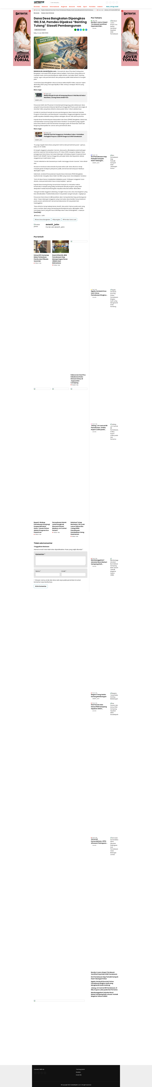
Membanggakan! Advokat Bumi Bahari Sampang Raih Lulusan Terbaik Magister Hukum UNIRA (99, 562)
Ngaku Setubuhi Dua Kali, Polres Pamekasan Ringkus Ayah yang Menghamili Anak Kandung (40, 10)
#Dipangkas (56, 219)
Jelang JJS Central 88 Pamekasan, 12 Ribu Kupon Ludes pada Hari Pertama (98, 10)
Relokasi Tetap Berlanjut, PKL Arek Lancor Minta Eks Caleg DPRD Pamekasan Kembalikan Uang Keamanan (78, 528)
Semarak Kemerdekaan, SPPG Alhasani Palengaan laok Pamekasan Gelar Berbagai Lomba (98, 841)
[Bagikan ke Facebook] (78, 30)
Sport (85, 6)
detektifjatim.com (49, 71)
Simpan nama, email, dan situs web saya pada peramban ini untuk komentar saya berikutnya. (57, 581)
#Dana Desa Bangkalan (42, 219)
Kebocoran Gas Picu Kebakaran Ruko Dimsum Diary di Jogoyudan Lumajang (78, 379)
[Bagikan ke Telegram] (86, 30)
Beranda (37, 6)
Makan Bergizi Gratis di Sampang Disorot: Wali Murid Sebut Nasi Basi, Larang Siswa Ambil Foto (65, 96)
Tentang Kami (80, 1069)
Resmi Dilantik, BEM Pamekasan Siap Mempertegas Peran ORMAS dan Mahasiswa (60, 259)
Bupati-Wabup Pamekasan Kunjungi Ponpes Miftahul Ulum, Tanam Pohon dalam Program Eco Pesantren (42, 527)
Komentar (40, 554)
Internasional (54, 6)
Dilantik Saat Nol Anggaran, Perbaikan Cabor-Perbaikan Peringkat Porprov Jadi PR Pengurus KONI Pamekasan (64, 135)
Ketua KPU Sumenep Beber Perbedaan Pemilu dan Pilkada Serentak (41, 258)
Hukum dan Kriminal (47, 13)
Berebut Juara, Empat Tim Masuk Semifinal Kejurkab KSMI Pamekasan (99, 24)
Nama (38, 571)
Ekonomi (72, 6)
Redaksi (78, 1072)
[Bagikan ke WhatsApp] (83, 30)
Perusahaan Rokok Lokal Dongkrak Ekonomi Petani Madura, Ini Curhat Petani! (59, 526)
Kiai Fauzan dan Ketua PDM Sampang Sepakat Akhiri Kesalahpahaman (99, 707)
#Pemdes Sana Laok (69, 219)
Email (63, 571)
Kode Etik (78, 1075)
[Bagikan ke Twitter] (80, 30)
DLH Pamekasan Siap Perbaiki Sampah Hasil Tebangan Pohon (99, 159)
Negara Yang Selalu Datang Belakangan (98, 696)
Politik (79, 6)
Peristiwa (92, 6)
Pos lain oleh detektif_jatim (55, 227)
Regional (64, 6)
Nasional (45, 6)
